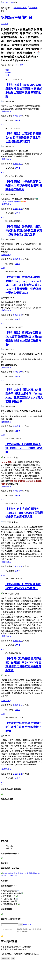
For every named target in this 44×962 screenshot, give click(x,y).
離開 (13, 958)
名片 (7, 75)
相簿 (7, 70)
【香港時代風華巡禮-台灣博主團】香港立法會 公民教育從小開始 (23, 727)
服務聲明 (25, 931)
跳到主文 (4, 24)
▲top (3, 124)
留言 (20, 116)
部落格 (8, 73)
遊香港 (17, 120)
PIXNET (10, 929)
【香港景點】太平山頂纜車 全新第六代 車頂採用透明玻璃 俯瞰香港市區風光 (23, 185)
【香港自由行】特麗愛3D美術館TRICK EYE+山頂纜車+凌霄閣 (24, 448)
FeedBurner (27, 924)
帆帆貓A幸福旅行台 (16, 17)
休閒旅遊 (19, 65)
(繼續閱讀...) (6, 111)
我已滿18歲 (5, 958)
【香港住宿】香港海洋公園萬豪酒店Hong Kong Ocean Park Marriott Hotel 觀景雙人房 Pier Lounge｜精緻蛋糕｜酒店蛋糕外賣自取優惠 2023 (24, 285)
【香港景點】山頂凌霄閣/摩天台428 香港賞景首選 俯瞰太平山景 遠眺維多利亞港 (23, 137)
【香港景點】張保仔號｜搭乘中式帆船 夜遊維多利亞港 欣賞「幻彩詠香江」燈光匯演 (23, 230)
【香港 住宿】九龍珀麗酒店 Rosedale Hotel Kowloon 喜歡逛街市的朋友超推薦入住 (24, 512)
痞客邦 (15, 116)
